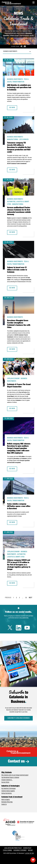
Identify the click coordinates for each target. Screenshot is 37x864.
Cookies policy (27, 848)
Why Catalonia (6, 772)
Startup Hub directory (6, 793)
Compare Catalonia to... (7, 780)
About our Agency (5, 799)
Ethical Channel (7, 850)
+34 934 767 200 (29, 853)
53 (26, 598)
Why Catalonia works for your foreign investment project (14, 775)
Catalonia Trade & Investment (11, 797)
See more (13, 108)
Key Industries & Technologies (8, 788)
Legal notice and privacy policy (13, 848)
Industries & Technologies (10, 786)
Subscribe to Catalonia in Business (18, 718)
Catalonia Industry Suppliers (8, 791)
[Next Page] (30, 597)
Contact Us (4, 804)
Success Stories (5, 782)
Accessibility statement (20, 850)
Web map (30, 850)
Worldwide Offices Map (7, 802)
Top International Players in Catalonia (10, 777)
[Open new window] (33, 860)
